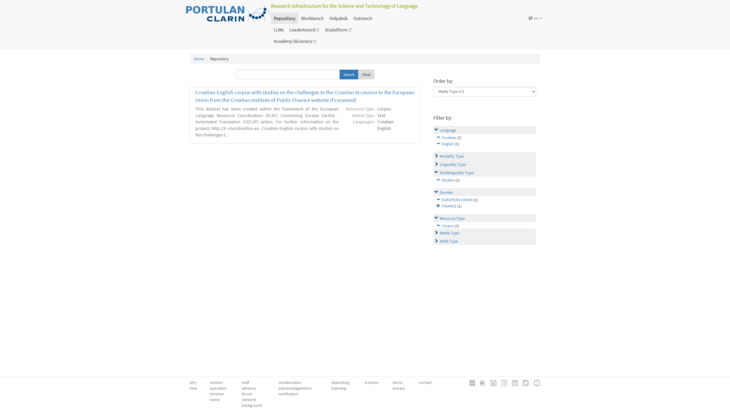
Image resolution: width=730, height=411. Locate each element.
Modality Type (452, 156)
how (193, 388)
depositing (340, 382)
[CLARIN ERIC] (470, 382)
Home (199, 58)
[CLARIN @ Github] (491, 382)
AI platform (336, 30)
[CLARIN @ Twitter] (524, 382)
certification (288, 393)
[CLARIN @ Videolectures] (481, 382)
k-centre (371, 382)
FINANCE (449, 206)
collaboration (289, 382)
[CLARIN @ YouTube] (535, 382)
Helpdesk (338, 18)
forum (247, 393)
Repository (284, 18)
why (193, 382)
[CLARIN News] (502, 382)
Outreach (362, 18)
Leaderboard (302, 30)
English (448, 143)
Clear (366, 74)
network (249, 399)
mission (216, 382)
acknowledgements (295, 388)
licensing (338, 388)
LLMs (279, 30)
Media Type (449, 232)
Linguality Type (453, 164)
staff (245, 382)
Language (448, 130)
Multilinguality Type (457, 172)
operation (218, 388)
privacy (399, 388)
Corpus (448, 225)
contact (425, 382)
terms (398, 382)
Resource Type (452, 218)
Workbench (312, 18)
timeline (217, 393)
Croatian (449, 137)
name (215, 399)
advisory (249, 388)
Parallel (448, 180)
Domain (446, 192)
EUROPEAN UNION (457, 199)
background (252, 405)
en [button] (536, 18)
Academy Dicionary (293, 41)
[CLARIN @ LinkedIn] (513, 382)
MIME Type (449, 241)
